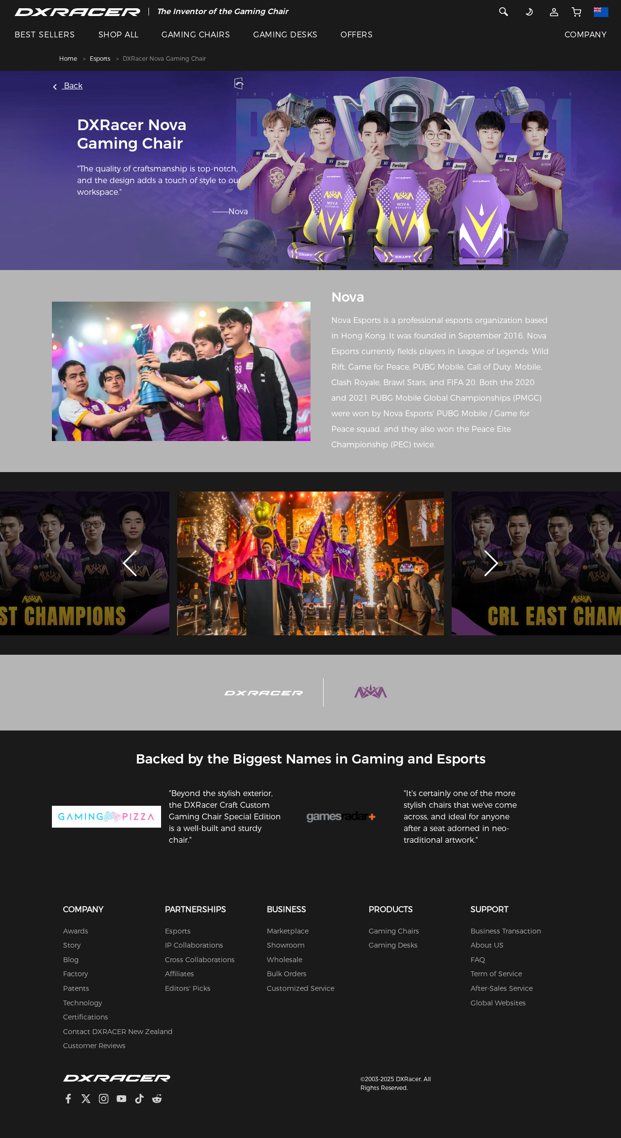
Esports (100, 58)
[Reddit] (161, 1100)
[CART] (576, 11)
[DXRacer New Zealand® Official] (77, 11)
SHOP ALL (118, 34)
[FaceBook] (72, 1100)
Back (72, 85)
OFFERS (357, 34)
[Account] (554, 11)
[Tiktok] (143, 1100)
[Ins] (107, 1100)
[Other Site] (601, 11)
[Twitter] (89, 1100)
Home (68, 58)
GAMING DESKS (285, 34)
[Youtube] (125, 1100)
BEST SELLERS (45, 34)
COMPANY (585, 34)
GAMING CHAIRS (196, 34)
